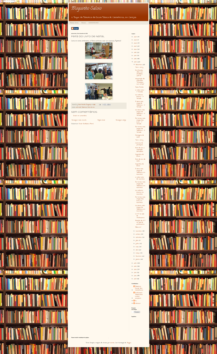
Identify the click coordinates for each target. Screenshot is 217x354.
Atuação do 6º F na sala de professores (140, 222)
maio (137, 247)
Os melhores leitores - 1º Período (139, 97)
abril (137, 250)
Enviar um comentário (80, 116)
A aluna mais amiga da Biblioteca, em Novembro (140, 171)
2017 (135, 56)
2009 (135, 279)
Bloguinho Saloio (86, 8)
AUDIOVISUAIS (93, 23)
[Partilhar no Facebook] (108, 104)
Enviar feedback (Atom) (86, 124)
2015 (135, 62)
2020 (135, 49)
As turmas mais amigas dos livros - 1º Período (140, 121)
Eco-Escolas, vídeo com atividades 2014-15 (139, 73)
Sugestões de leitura (139, 155)
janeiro (138, 259)
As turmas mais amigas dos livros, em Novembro (140, 200)
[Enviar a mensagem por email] (103, 104)
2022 (135, 43)
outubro (138, 234)
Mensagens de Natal (139, 136)
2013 (135, 266)
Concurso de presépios (139, 144)
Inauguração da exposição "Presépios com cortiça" (140, 81)
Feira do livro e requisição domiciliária (140, 150)
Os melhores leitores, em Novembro (139, 192)
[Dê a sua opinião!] (105, 104)
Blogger (129, 343)
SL (136, 301)
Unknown (137, 303)
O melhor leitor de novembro (140, 178)
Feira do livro (91, 107)
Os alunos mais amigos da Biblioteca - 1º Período (140, 112)
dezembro (139, 65)
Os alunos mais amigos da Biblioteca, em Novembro (140, 208)
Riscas (83, 23)
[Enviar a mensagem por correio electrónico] (99, 105)
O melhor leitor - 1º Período (140, 91)
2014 (135, 263)
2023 (135, 40)
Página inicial (74, 23)
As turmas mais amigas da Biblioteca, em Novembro (140, 185)
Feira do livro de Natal (140, 160)
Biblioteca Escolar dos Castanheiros (139, 288)
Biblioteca (84, 107)
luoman (112, 343)
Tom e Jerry (139, 67)
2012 (135, 269)
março (138, 253)
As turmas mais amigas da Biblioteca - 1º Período (140, 129)
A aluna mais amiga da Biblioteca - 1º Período (140, 104)
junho (137, 244)
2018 (135, 52)
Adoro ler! (138, 227)
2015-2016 (78, 107)
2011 (135, 273)
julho (137, 240)
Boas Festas (139, 87)
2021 (135, 46)
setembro (139, 237)
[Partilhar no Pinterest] (110, 104)
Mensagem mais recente (79, 120)
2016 (135, 59)
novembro (139, 231)
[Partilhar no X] (106, 104)
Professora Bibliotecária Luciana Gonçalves (138, 295)
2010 (135, 276)
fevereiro (139, 256)
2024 (135, 37)
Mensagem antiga (121, 120)
